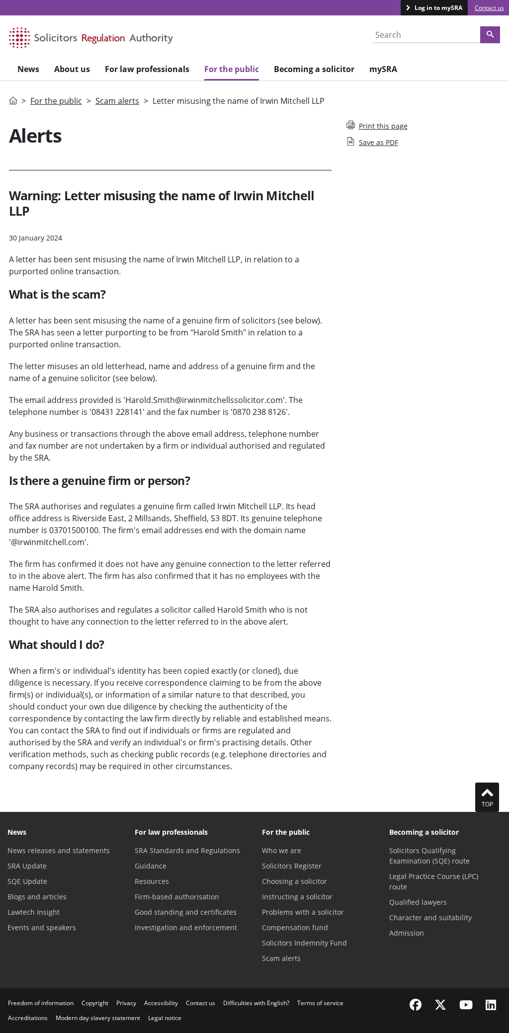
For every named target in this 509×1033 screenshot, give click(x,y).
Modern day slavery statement (98, 1018)
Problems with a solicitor (303, 912)
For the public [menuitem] (231, 69)
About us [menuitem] (72, 69)
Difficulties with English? (256, 1003)
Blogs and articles (37, 896)
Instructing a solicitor (297, 896)
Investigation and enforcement (186, 927)
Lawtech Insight (33, 912)
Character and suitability (430, 917)
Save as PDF (378, 142)
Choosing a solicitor (294, 881)
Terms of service (320, 1003)
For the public (56, 100)
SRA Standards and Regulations (187, 850)
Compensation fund (295, 927)
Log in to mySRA (437, 7)
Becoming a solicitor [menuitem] (314, 69)
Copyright (95, 1003)
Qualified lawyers (418, 902)
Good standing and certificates (186, 912)
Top (487, 804)
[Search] (490, 34)
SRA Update (27, 866)
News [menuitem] (28, 69)
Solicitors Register (292, 866)
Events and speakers (41, 927)
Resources (152, 881)
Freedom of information (41, 1003)
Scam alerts (117, 100)
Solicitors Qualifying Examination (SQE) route (429, 856)
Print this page (383, 126)
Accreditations (28, 1018)
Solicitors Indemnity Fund (304, 943)
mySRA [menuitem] (383, 69)
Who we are (281, 850)
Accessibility (161, 1003)
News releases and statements (58, 850)
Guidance (151, 866)
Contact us (489, 7)
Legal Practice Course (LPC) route (433, 881)
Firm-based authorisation (177, 896)
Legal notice (164, 1018)
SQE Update (27, 881)
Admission (406, 933)
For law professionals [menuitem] (147, 69)
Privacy (126, 1003)
